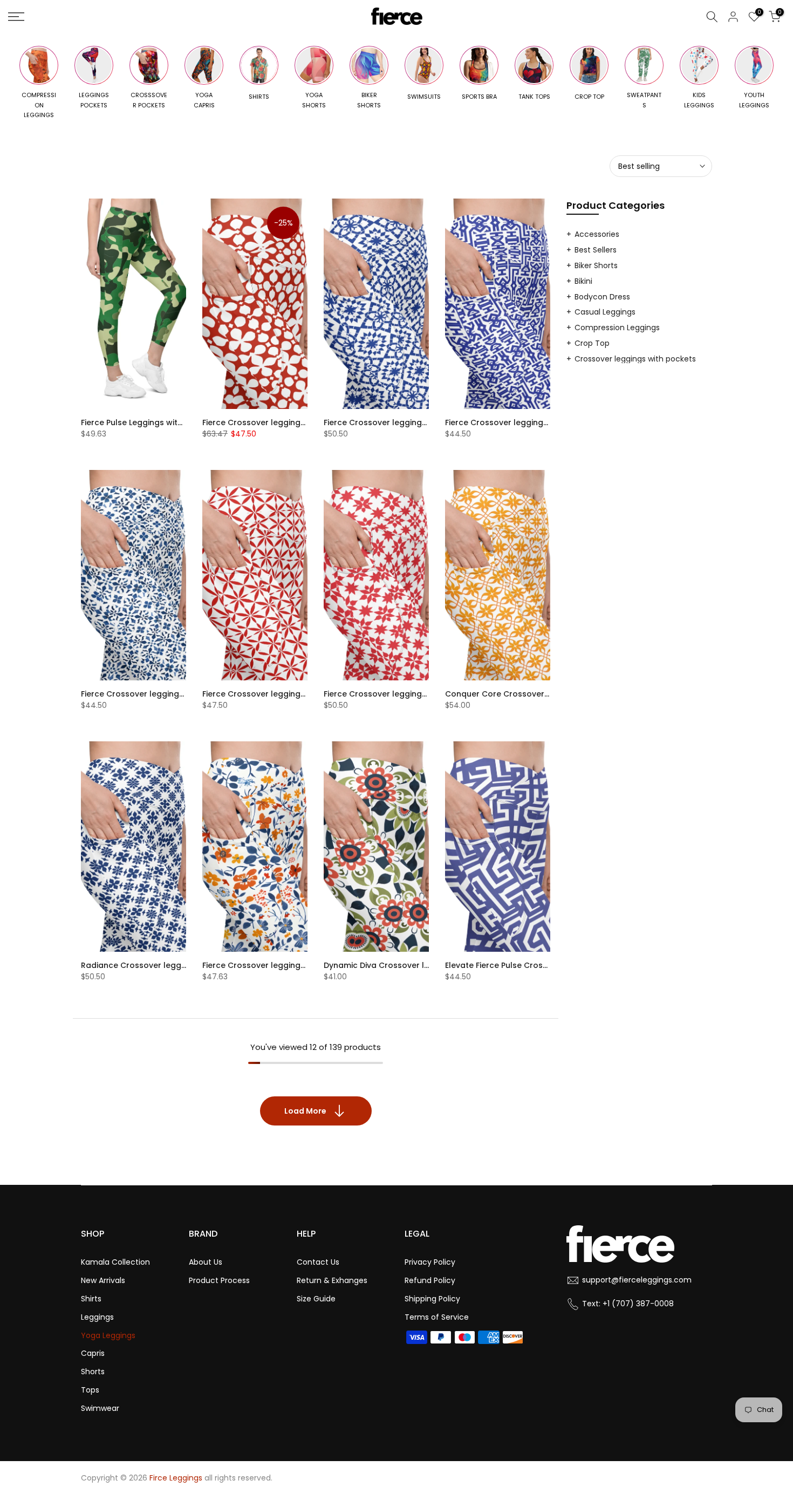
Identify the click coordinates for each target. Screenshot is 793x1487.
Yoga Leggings (108, 1335)
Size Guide (316, 1298)
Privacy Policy (430, 1262)
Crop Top (592, 343)
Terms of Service (437, 1317)
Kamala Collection (115, 1262)
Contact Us (318, 1262)
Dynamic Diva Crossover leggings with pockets (416, 965)
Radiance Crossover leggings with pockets (165, 965)
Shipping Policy (432, 1298)
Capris (93, 1353)
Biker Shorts (596, 265)
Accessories (597, 234)
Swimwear (100, 1408)
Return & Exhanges (332, 1280)
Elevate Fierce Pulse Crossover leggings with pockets (549, 965)
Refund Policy (430, 1280)
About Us (205, 1262)
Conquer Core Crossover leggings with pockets (539, 693)
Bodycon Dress (602, 296)
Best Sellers (596, 249)
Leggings (97, 1317)
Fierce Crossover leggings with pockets (280, 422)
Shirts (91, 1298)
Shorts (93, 1371)
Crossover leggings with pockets (635, 358)
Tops (90, 1389)
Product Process (219, 1280)
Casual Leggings (605, 311)
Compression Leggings (617, 327)
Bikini (583, 281)
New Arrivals (103, 1280)
